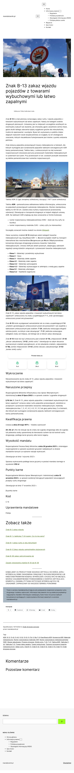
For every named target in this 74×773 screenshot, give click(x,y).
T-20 (45, 642)
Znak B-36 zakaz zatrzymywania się (20, 556)
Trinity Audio (24, 111)
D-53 (25, 637)
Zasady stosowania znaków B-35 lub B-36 (22, 563)
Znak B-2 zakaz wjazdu (15, 530)
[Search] (61, 721)
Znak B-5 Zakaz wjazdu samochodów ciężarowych (25, 549)
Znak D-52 (43, 647)
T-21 (49, 642)
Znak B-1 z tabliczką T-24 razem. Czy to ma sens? (25, 536)
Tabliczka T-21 (10, 644)
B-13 (8, 637)
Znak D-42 (35, 647)
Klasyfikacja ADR (46, 637)
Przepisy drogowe (28, 642)
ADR (4, 637)
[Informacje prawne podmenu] (60, 11)
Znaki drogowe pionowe (31, 627)
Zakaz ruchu (19, 647)
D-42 (12, 637)
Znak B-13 (27, 647)
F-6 (38, 637)
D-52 (21, 637)
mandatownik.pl (9, 16)
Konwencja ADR (58, 637)
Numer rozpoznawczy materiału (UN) (26, 640)
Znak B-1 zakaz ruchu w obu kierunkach (21, 543)
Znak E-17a (52, 647)
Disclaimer (67, 763)
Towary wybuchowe (38, 644)
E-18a (35, 637)
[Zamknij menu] (44, 4)
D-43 (17, 637)
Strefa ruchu (39, 642)
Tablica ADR (56, 642)
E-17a (30, 637)
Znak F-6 (59, 647)
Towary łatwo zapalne (23, 644)
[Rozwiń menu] (38, 16)
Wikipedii (45, 230)
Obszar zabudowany (14, 642)
